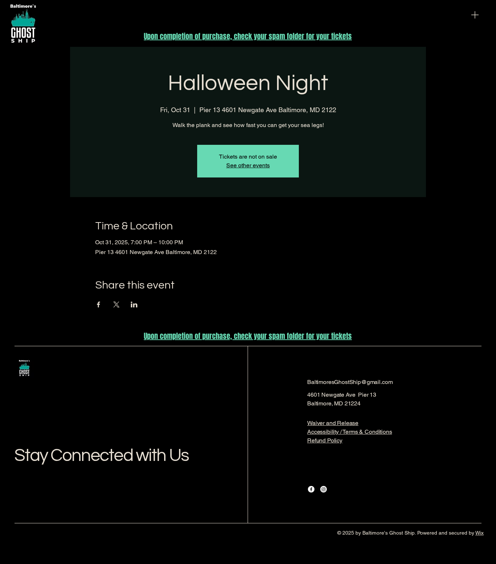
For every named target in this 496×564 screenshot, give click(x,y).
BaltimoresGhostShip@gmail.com (350, 382)
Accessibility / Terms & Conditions (349, 431)
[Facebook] (311, 489)
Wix (479, 533)
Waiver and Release (332, 423)
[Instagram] (324, 489)
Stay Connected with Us (101, 455)
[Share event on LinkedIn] (134, 304)
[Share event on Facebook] (98, 304)
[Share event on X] (116, 304)
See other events (248, 165)
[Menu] (474, 15)
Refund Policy (324, 440)
